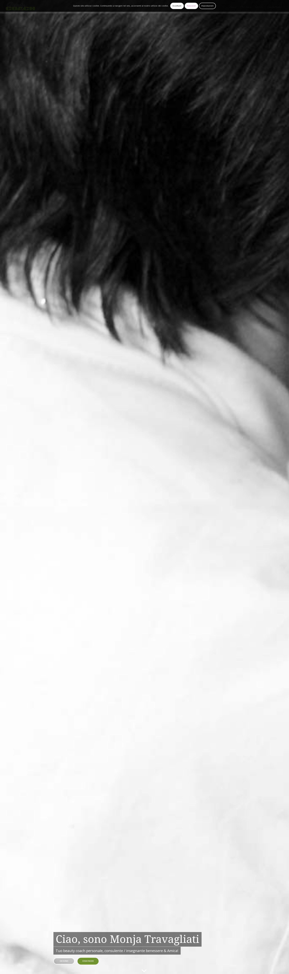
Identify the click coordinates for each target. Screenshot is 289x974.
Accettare (176, 6)
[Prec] (6, 487)
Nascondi (191, 6)
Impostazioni (207, 6)
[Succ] (282, 487)
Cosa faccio (88, 961)
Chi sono (64, 961)
